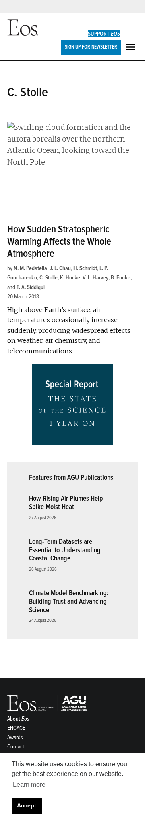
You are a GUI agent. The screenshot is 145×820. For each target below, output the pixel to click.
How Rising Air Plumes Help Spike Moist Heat (66, 502)
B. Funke (120, 277)
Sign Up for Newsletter (91, 47)
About (18, 718)
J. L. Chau (60, 268)
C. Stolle (48, 277)
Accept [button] (26, 805)
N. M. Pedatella (30, 268)
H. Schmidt (85, 268)
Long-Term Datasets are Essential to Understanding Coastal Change (65, 549)
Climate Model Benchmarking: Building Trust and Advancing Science (68, 601)
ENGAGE (16, 728)
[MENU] (131, 47)
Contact (15, 746)
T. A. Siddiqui (31, 287)
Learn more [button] (29, 784)
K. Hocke (70, 277)
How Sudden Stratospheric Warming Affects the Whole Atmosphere (59, 241)
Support (104, 33)
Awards (15, 737)
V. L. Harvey (95, 277)
